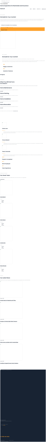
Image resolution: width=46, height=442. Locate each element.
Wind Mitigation (5, 431)
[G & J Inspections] (23, 3)
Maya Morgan (3, 265)
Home (2, 428)
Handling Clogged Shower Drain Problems (9, 363)
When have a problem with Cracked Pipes (9, 342)
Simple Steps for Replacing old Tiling (8, 300)
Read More (1, 91)
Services (3, 429)
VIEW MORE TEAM (2, 179)
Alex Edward (3, 197)
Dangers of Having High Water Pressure (8, 321)
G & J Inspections (7, 440)
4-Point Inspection (5, 430)
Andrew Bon (2, 242)
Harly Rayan (3, 220)
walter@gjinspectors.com (6, 2)
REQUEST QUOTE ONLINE (3, 439)
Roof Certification (5, 432)
